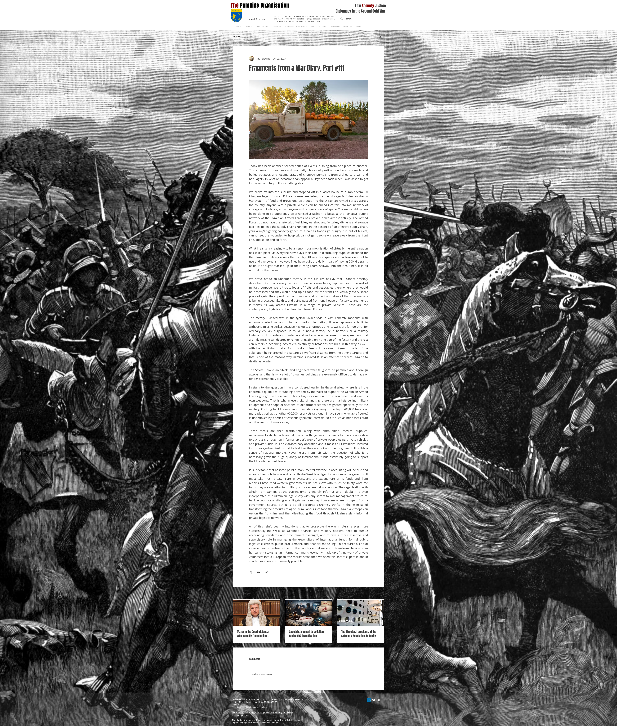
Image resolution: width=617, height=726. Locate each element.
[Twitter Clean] (374, 700)
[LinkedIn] (369, 700)
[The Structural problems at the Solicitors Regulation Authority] (360, 613)
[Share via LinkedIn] (258, 571)
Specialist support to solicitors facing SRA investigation (307, 634)
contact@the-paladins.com (244, 702)
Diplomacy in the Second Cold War (360, 11)
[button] (379, 36)
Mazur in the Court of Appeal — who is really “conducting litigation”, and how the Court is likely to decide (255, 634)
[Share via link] (266, 571)
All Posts (237, 36)
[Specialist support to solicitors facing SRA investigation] (308, 613)
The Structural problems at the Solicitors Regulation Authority (358, 634)
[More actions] (366, 58)
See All (380, 593)
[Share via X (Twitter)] (250, 571)
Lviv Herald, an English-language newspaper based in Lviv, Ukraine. (266, 721)
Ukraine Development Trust (248, 720)
